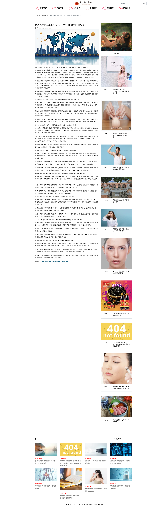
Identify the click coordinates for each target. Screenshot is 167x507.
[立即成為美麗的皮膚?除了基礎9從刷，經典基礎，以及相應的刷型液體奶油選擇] (71, 449)
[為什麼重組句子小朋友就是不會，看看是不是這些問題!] (71, 479)
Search (143, 3)
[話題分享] (38, 458)
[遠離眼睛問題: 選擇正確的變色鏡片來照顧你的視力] (96, 475)
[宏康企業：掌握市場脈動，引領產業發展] (46, 474)
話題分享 (126, 8)
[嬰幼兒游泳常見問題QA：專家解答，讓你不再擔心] (46, 449)
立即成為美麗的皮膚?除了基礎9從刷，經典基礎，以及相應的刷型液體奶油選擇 (70, 463)
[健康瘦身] (113, 458)
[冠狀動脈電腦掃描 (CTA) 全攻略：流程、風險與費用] (121, 449)
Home (38, 15)
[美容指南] (63, 458)
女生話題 (76, 8)
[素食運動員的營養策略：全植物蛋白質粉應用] (121, 474)
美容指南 (110, 8)
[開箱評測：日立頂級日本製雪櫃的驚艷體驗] (96, 449)
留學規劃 (46, 261)
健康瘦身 (60, 8)
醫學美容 (43, 8)
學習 (64, 261)
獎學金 (56, 261)
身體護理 (93, 8)
